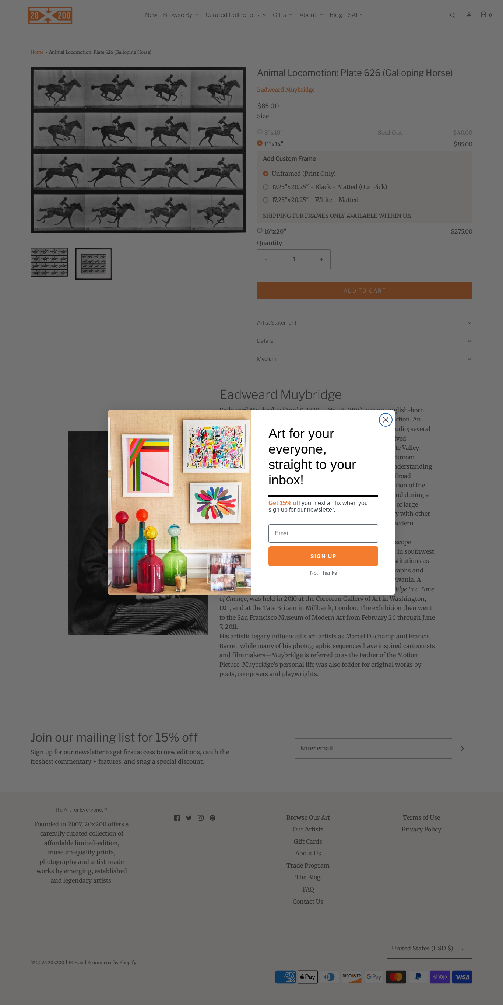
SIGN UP (323, 556)
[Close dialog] (385, 419)
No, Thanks (323, 573)
